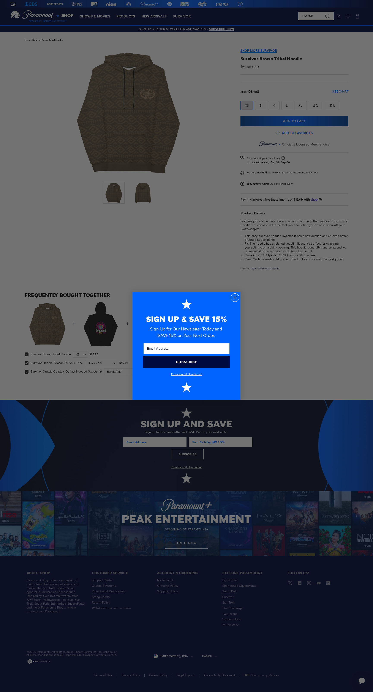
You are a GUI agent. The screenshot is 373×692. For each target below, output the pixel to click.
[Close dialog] (235, 297)
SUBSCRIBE (186, 362)
